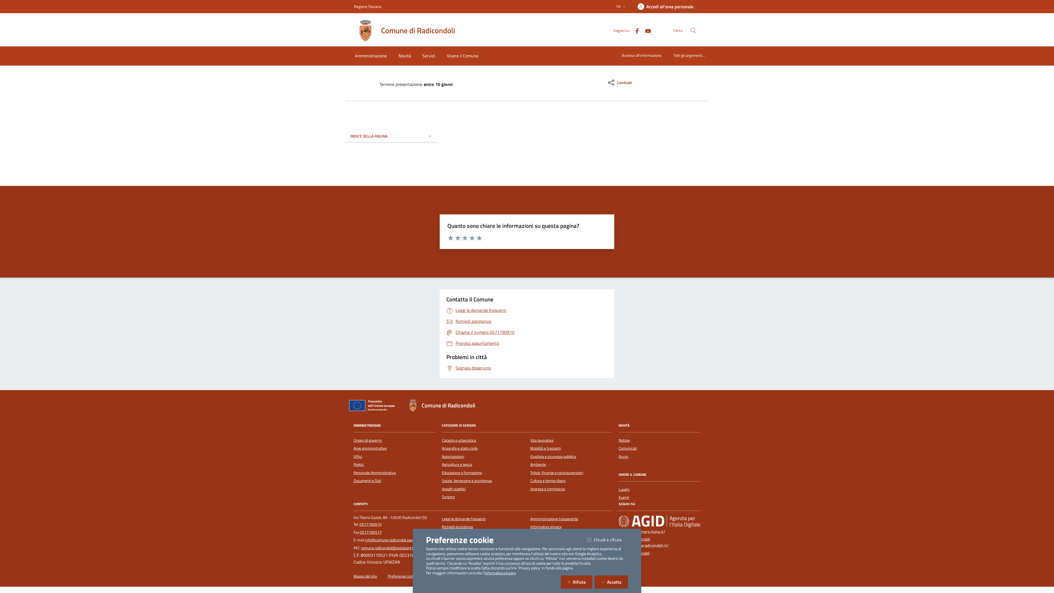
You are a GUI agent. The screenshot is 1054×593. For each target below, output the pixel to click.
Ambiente (538, 464)
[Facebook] (634, 30)
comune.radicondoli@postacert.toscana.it (394, 548)
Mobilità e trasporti (545, 448)
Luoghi (624, 489)
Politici (359, 464)
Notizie (624, 440)
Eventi (624, 497)
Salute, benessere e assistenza (467, 481)
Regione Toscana (367, 6)
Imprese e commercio (547, 489)
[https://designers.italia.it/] (659, 521)
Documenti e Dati (367, 481)
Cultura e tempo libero (547, 481)
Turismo (448, 497)
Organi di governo (368, 440)
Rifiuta (582, 581)
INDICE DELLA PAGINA (368, 136)
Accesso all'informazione (641, 55)
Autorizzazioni (453, 457)
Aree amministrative (370, 448)
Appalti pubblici (454, 489)
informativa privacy (500, 573)
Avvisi (623, 457)
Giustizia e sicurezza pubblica (553, 457)
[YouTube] (645, 30)
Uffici (358, 457)
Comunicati (628, 448)
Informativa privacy (546, 527)
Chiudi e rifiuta (611, 539)
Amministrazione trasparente (554, 519)
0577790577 (371, 532)
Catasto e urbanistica (459, 440)
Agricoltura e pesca (457, 464)
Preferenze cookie (402, 576)
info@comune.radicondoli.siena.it (392, 540)
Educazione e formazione (462, 473)
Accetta (617, 581)
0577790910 (371, 524)
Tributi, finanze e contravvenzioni (556, 473)
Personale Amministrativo (375, 473)
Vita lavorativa (541, 440)
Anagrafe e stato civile (460, 448)
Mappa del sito (365, 576)
